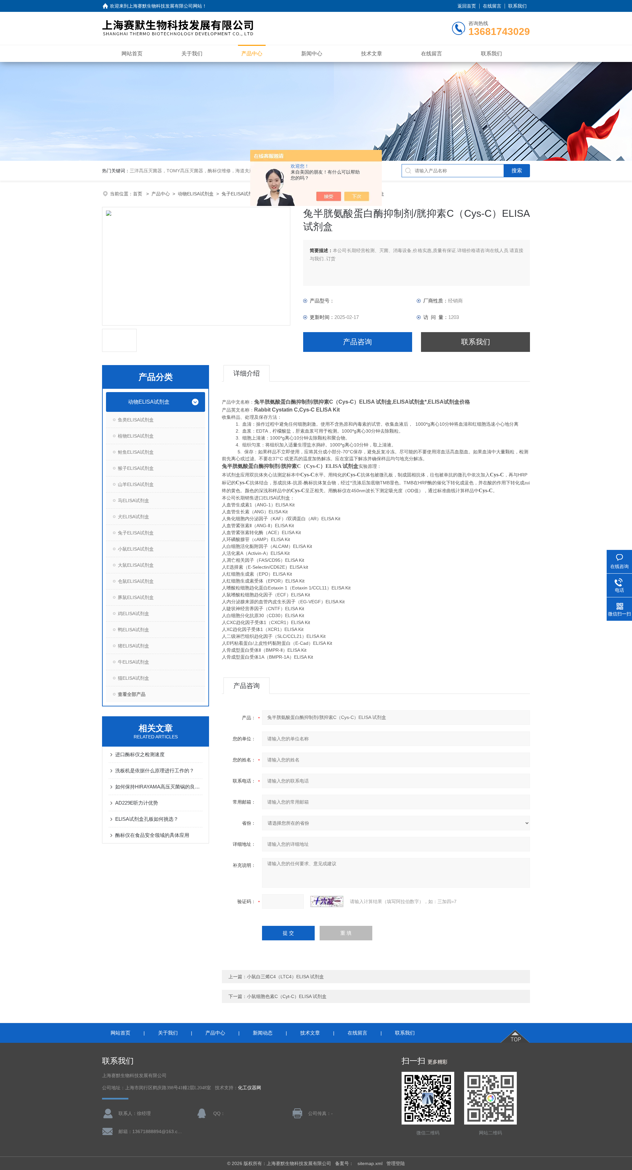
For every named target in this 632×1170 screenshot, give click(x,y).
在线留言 (492, 6)
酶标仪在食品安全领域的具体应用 (152, 835)
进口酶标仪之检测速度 (140, 754)
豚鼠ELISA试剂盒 (136, 597)
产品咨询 (357, 342)
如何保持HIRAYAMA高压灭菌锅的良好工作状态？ (158, 786)
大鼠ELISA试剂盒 (136, 565)
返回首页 (467, 6)
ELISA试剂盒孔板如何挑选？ (146, 819)
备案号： (344, 1163)
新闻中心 (311, 53)
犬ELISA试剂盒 (133, 516)
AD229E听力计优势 (136, 803)
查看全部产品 (131, 694)
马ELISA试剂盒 (133, 500)
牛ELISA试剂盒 (133, 662)
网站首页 (132, 53)
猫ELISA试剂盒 (133, 678)
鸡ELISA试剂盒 (133, 613)
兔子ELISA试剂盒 (239, 193)
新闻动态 (263, 1033)
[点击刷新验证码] (326, 901)
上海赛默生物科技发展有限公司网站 (165, 6)
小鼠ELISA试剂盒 (136, 549)
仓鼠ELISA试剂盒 (136, 581)
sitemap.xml (369, 1163)
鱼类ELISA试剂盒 (136, 419)
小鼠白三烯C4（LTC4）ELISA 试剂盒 (285, 976)
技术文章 (371, 53)
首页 (138, 193)
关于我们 (191, 53)
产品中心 (251, 53)
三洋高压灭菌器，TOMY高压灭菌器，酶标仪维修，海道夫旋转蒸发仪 (201, 170)
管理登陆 (395, 1163)
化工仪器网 (249, 1087)
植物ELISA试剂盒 (136, 436)
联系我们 (517, 6)
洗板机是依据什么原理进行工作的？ (154, 770)
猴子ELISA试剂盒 (136, 468)
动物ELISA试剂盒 (196, 193)
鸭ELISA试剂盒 (133, 629)
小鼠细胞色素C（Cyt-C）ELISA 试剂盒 (287, 996)
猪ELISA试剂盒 (133, 645)
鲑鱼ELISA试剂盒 (136, 452)
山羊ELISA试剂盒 (136, 484)
